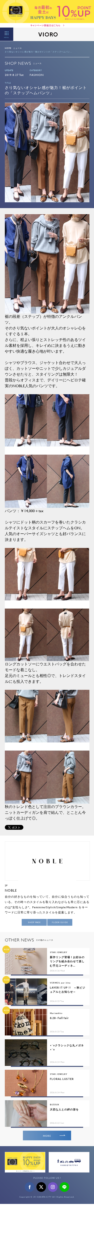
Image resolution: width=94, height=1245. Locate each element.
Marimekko (56, 1013)
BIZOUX (54, 1104)
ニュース (17, 48)
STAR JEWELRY (58, 952)
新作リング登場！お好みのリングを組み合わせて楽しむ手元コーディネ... (67, 961)
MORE (47, 1135)
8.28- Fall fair (59, 1017)
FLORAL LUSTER (62, 1078)
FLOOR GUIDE (60, 922)
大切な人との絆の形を (64, 1109)
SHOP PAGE (34, 922)
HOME (8, 48)
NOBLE (11, 890)
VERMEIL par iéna (60, 983)
